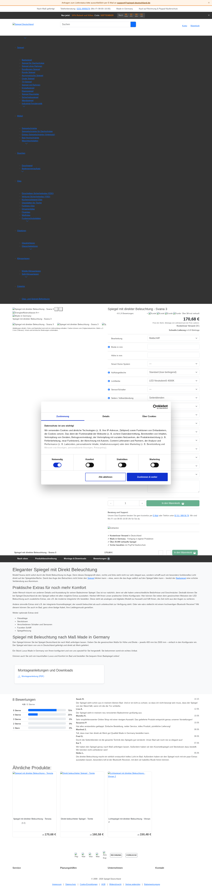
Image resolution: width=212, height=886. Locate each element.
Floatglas (26, 212)
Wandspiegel (27, 100)
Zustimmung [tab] (62, 416)
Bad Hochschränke (30, 137)
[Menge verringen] (111, 503)
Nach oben (22, 558)
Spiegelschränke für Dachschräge (37, 131)
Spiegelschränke (29, 128)
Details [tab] (106, 416)
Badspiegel (27, 60)
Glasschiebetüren (30, 246)
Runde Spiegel (28, 72)
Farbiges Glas (28, 206)
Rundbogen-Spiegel (31, 69)
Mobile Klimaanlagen (31, 271)
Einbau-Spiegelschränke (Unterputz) (38, 134)
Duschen (21, 153)
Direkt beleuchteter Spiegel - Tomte (77, 819)
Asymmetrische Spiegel (32, 75)
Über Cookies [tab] (149, 416)
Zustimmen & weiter (147, 477)
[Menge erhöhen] (142, 503)
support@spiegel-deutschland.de (133, 3)
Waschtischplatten (30, 141)
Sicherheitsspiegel (30, 97)
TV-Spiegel (27, 82)
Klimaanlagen (23, 258)
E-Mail (155, 516)
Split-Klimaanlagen (30, 274)
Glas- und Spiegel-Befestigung (36, 299)
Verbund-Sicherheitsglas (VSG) (36, 196)
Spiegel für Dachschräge (33, 63)
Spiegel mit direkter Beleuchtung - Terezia (32, 819)
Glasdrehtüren (28, 243)
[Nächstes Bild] (61, 309)
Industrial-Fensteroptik (32, 103)
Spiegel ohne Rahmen (32, 66)
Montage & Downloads (75, 558)
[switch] (90, 465)
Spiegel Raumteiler (30, 94)
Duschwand (27, 165)
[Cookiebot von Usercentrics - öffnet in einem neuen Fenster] (155, 407)
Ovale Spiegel (28, 78)
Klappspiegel (27, 91)
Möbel (20, 116)
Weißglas (26, 215)
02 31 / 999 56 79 (181, 516)
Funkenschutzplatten (31, 218)
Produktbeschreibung (46, 558)
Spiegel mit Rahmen (31, 85)
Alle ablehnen (105, 477)
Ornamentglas (28, 209)
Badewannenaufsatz (31, 168)
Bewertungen (101, 558)
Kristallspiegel (28, 88)
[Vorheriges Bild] (56, 309)
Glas (19, 181)
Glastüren (21, 230)
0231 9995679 (83, 9)
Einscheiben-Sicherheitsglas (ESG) (38, 193)
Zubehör (21, 286)
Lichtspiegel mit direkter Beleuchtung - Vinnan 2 (129, 820)
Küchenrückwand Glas (32, 199)
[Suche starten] (133, 24)
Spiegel (20, 47)
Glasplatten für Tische (32, 203)
